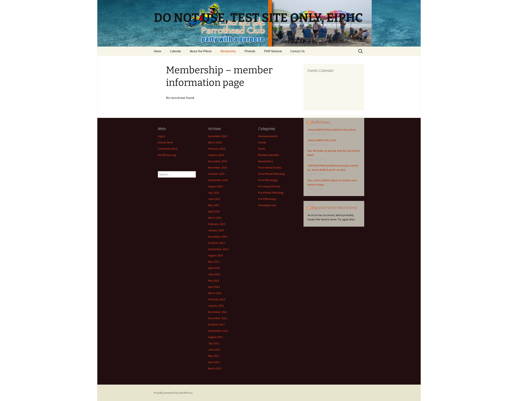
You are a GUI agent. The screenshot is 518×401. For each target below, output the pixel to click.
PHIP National (273, 51)
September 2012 (218, 331)
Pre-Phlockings (267, 199)
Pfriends (249, 51)
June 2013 (214, 274)
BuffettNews (320, 122)
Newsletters (265, 161)
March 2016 (215, 142)
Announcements (268, 136)
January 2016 (216, 155)
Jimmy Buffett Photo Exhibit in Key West (332, 129)
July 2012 (213, 343)
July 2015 (213, 192)
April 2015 (214, 211)
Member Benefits (268, 155)
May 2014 (213, 261)
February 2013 (216, 299)
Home (157, 51)
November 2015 (217, 167)
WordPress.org (167, 155)
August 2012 (215, 337)
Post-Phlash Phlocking (271, 174)
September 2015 (218, 180)
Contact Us (297, 51)
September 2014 (218, 249)
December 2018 (217, 136)
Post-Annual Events (269, 167)
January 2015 (216, 230)
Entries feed (165, 142)
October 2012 (216, 324)
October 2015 (216, 174)
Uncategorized (267, 205)
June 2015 (214, 199)
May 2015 (213, 205)
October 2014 (216, 243)
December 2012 (217, 312)
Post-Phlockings (268, 180)
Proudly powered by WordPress (173, 393)
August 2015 (215, 186)
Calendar (175, 51)
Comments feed (167, 148)
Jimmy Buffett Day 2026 (322, 140)
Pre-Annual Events (269, 186)
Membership (228, 51)
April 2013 (214, 287)
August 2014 (215, 255)
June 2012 (214, 349)
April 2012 (214, 362)
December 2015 (217, 161)
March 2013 (215, 293)
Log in (161, 136)
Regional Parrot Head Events (334, 207)
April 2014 (214, 268)
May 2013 (213, 280)
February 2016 (216, 148)
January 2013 (216, 305)
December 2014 (217, 236)
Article (262, 142)
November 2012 (217, 318)
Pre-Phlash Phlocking (270, 192)
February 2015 (216, 224)
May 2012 (213, 356)
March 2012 (215, 368)
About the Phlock (201, 51)
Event (261, 148)
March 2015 (215, 218)
